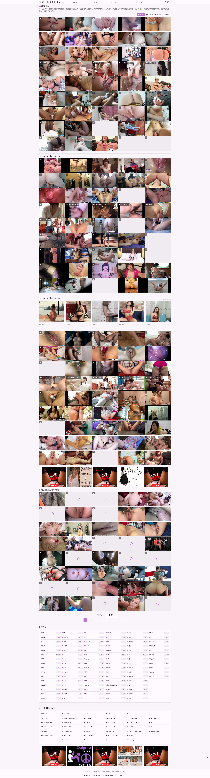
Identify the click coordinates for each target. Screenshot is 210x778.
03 (92, 620)
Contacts (87, 775)
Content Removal (96, 775)
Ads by (167, 299)
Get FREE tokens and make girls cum (76, 323)
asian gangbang (95, 2)
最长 (167, 14)
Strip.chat (41, 324)
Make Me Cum (43, 323)
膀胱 (141, 2)
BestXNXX (47, 2)
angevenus (116, 2)
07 (107, 620)
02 (88, 620)
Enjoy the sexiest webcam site (127, 323)
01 (85, 620)
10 (117, 620)
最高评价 (158, 14)
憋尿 (152, 2)
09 (114, 620)
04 (96, 620)
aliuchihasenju (125, 2)
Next (110, 615)
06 (103, 620)
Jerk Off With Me (97, 323)
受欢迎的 (141, 14)
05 (99, 620)
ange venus (158, 2)
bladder (147, 2)
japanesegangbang (84, 2)
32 (125, 620)
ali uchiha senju (135, 2)
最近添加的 (150, 14)
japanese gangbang (106, 2)
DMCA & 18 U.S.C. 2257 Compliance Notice (115, 775)
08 (110, 620)
